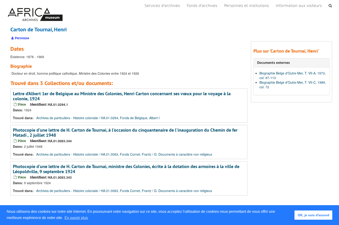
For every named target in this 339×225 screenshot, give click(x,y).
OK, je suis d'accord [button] (313, 215)
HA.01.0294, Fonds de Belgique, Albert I (130, 117)
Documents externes (273, 62)
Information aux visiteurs (299, 5)
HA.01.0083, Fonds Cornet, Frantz (126, 154)
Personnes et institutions (246, 5)
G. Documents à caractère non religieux (183, 154)
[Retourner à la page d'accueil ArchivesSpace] (35, 6)
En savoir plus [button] (76, 218)
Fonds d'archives (202, 5)
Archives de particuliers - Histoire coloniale (67, 117)
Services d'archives (162, 5)
